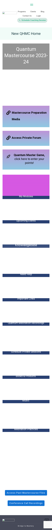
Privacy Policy (42, 526)
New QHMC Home (26, 33)
